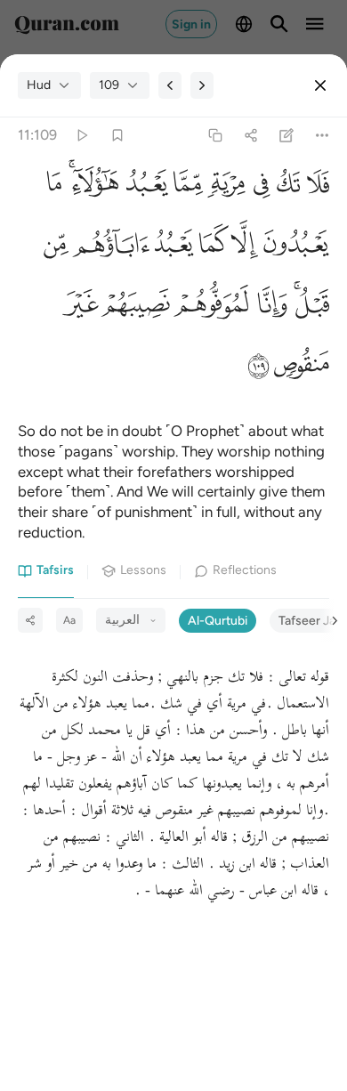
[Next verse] (202, 85)
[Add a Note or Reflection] (287, 135)
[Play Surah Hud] (81, 135)
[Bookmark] (117, 135)
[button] (314, 188)
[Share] (250, 135)
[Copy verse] (214, 135)
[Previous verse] (170, 85)
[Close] (320, 85)
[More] (322, 135)
